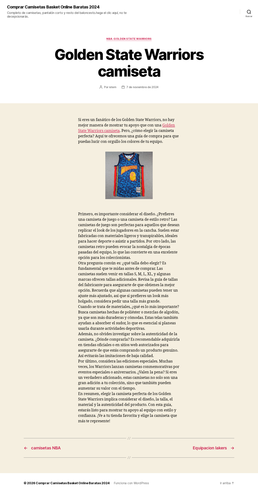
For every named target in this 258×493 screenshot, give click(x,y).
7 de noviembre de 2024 (142, 87)
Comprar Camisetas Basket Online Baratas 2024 (53, 7)
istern (112, 87)
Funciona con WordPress (131, 483)
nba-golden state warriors (129, 38)
